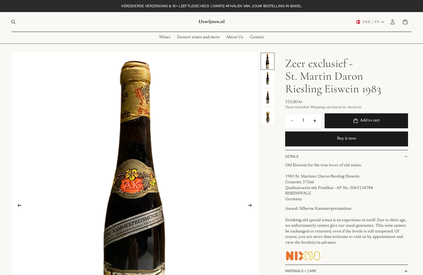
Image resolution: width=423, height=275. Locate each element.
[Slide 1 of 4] (267, 61)
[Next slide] (251, 206)
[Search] (13, 22)
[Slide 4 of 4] (267, 115)
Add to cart (370, 121)
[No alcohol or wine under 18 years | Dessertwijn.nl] (303, 255)
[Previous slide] (18, 206)
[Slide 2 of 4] (267, 79)
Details (291, 156)
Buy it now (346, 139)
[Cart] (405, 22)
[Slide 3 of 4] (267, 97)
